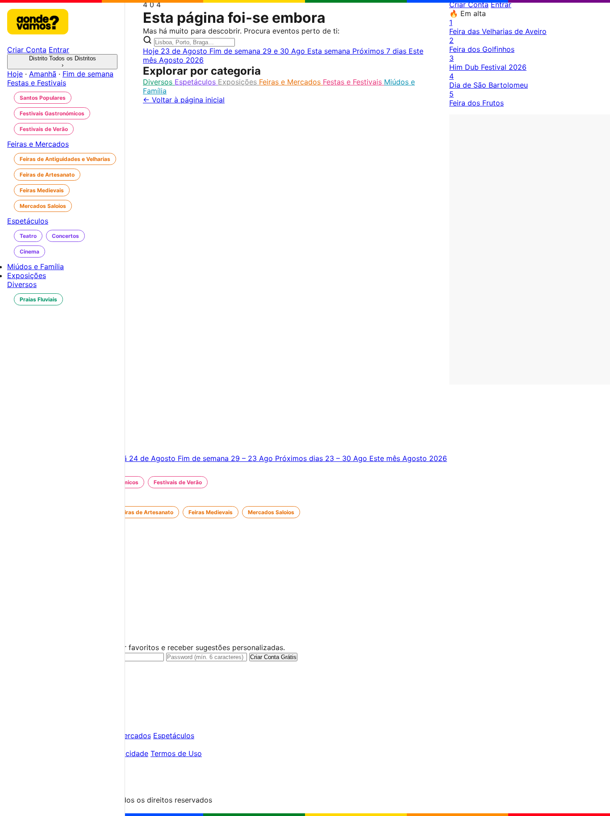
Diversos (159, 81)
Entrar (501, 4)
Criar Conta (469, 4)
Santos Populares (43, 97)
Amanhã (42, 73)
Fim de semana (88, 73)
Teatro (28, 236)
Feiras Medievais (42, 190)
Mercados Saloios (43, 206)
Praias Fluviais (38, 299)
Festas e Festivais (353, 81)
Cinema (29, 251)
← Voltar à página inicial (184, 99)
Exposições (238, 81)
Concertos (65, 236)
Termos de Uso (176, 753)
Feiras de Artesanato (47, 174)
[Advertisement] (530, 248)
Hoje (15, 73)
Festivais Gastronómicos (52, 113)
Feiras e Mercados (291, 81)
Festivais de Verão (44, 129)
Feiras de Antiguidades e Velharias (65, 159)
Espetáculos (196, 81)
